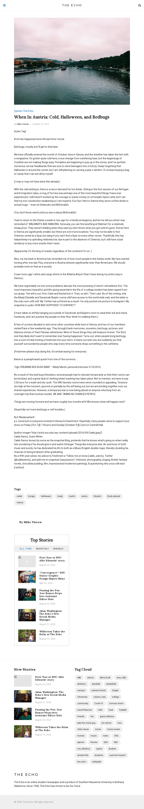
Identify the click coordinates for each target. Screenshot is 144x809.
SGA (106, 742)
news (105, 736)
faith (100, 710)
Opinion (18, 111)
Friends (80, 716)
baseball (96, 684)
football (122, 710)
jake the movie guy (86, 723)
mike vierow (83, 729)
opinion (80, 742)
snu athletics (83, 749)
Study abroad (113, 496)
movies (80, 736)
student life (82, 755)
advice (90, 677)
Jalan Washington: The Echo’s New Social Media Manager (50, 615)
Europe (31, 496)
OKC (116, 736)
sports (99, 749)
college (115, 697)
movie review (113, 729)
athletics (81, 684)
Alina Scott (105, 677)
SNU (116, 742)
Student (97, 496)
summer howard (117, 755)
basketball (111, 684)
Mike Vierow (23, 124)
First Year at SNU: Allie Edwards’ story (52, 559)
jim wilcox (106, 723)
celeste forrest (98, 690)
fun (92, 716)
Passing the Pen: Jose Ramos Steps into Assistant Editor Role (50, 595)
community (82, 703)
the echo (81, 762)
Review (93, 742)
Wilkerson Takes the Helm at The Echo (52, 633)
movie (98, 729)
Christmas (82, 697)
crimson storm (116, 703)
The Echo (72, 5)
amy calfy (121, 677)
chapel (115, 690)
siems (84, 496)
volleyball (96, 762)
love (119, 723)
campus (81, 690)
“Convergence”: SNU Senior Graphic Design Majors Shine (52, 575)
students (98, 755)
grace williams (107, 716)
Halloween (46, 496)
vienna (20, 502)
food (111, 710)
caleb (19, 496)
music (94, 736)
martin (72, 496)
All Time (26, 548)
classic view (100, 697)
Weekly (58, 548)
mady (60, 496)
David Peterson (84, 710)
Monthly (42, 548)
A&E (79, 677)
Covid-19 (98, 703)
